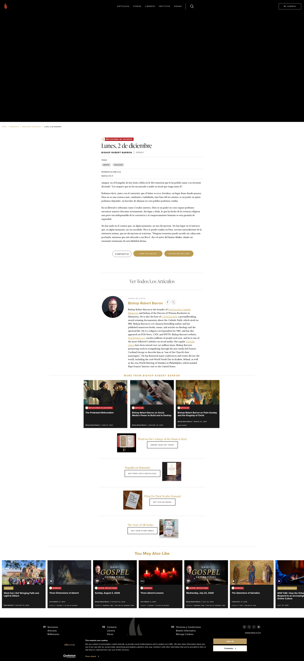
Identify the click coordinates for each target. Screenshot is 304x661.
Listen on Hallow (178, 253)
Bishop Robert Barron (116, 152)
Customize (228, 648)
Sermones (53, 627)
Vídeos (137, 6)
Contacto (111, 627)
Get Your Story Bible (142, 531)
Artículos (123, 6)
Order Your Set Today (162, 445)
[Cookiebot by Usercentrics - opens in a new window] (69, 656)
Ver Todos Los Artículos (152, 281)
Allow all (230, 641)
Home (4, 126)
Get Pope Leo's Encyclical (142, 473)
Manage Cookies (184, 634)
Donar (178, 6)
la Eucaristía (118, 165)
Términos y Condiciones (188, 627)
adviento (106, 165)
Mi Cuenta (290, 6)
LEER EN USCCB (147, 253)
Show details (90, 656)
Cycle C (140, 152)
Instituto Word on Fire (253, 632)
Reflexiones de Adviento (31, 126)
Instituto (164, 6)
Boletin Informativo (186, 630)
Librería (150, 6)
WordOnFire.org (136, 337)
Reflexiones (14, 126)
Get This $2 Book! (162, 502)
